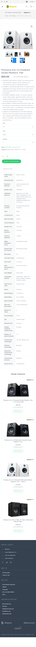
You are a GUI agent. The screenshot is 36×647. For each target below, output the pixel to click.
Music (24, 149)
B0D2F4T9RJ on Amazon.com (12, 147)
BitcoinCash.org (6, 603)
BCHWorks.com (6, 611)
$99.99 (5, 76)
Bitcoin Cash (31, 634)
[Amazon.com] (27, 13)
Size (4, 123)
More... (4, 594)
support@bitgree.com (10, 552)
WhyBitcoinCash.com (8, 608)
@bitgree (7, 549)
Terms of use (6, 575)
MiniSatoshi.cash (6, 613)
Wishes (4, 587)
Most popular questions (8, 584)
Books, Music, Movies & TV (14, 149)
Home (6, 15)
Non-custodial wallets (8, 592)
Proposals (5, 589)
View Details (18, 411)
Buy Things (13, 15)
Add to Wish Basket (12, 161)
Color (4, 131)
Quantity (5, 139)
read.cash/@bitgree (10, 555)
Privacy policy (6, 572)
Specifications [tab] (8, 169)
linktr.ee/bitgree (9, 558)
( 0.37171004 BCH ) (20, 77)
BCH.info (4, 606)
